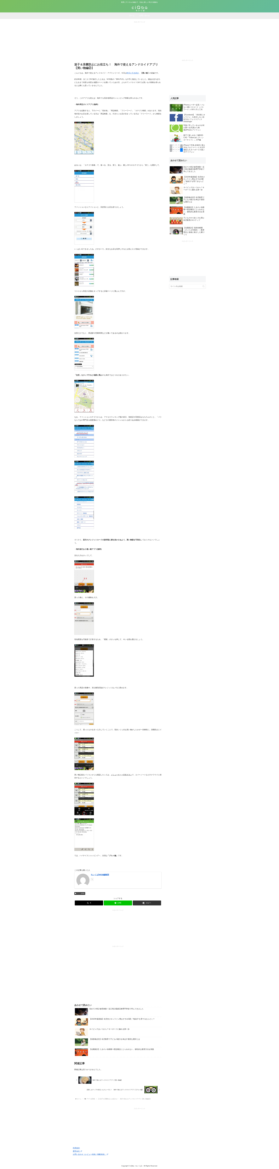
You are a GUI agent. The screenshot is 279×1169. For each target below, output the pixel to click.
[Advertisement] (139, 38)
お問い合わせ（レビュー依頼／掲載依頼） (89, 1154)
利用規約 (76, 1148)
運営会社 (76, 1151)
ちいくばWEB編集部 (100, 875)
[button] (147, 903)
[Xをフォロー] (92, 879)
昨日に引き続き (133, 73)
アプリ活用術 (81, 893)
